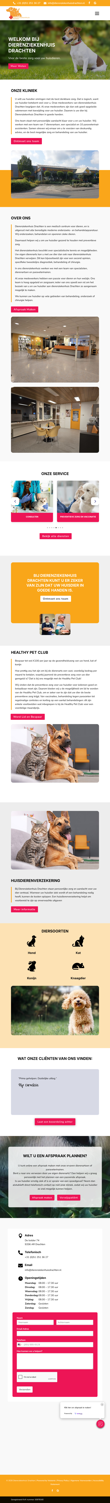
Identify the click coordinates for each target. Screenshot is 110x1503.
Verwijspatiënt (69, 1197)
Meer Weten (18, 66)
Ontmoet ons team (26, 141)
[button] (15, 501)
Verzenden (24, 1389)
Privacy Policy (63, 1480)
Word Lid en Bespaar (27, 716)
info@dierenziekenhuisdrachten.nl (66, 3)
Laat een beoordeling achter (55, 1121)
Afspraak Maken (25, 309)
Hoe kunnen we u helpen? (30, 1351)
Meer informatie (24, 909)
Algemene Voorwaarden (80, 1480)
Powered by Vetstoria (46, 1480)
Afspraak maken (42, 1197)
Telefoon (21, 1340)
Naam (20, 1318)
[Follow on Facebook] (89, 3)
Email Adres (23, 1329)
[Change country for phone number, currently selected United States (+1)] (20, 1344)
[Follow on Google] (95, 3)
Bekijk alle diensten (55, 536)
